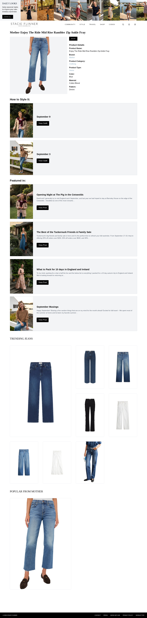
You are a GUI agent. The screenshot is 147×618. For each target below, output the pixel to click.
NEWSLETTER (140, 615)
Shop (102, 24)
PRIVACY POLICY (128, 615)
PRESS (105, 615)
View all (7, 17)
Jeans (71, 70)
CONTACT (98, 615)
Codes (112, 24)
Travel (92, 24)
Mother (72, 57)
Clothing (72, 64)
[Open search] (123, 24)
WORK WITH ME (115, 615)
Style (82, 24)
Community (70, 24)
